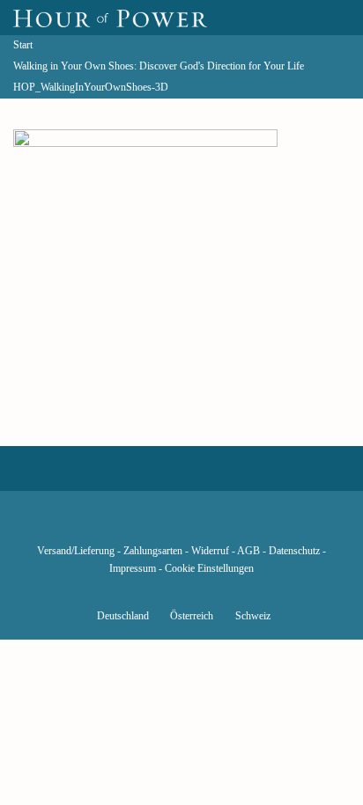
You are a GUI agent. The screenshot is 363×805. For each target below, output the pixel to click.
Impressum (132, 568)
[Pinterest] (211, 525)
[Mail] (271, 525)
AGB (248, 551)
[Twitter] (121, 525)
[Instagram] (181, 525)
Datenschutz (294, 551)
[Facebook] (91, 525)
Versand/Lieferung (76, 551)
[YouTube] (151, 525)
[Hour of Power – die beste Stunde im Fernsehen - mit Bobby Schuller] (110, 17)
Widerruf (210, 551)
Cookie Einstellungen (209, 568)
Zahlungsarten (152, 551)
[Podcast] (241, 525)
